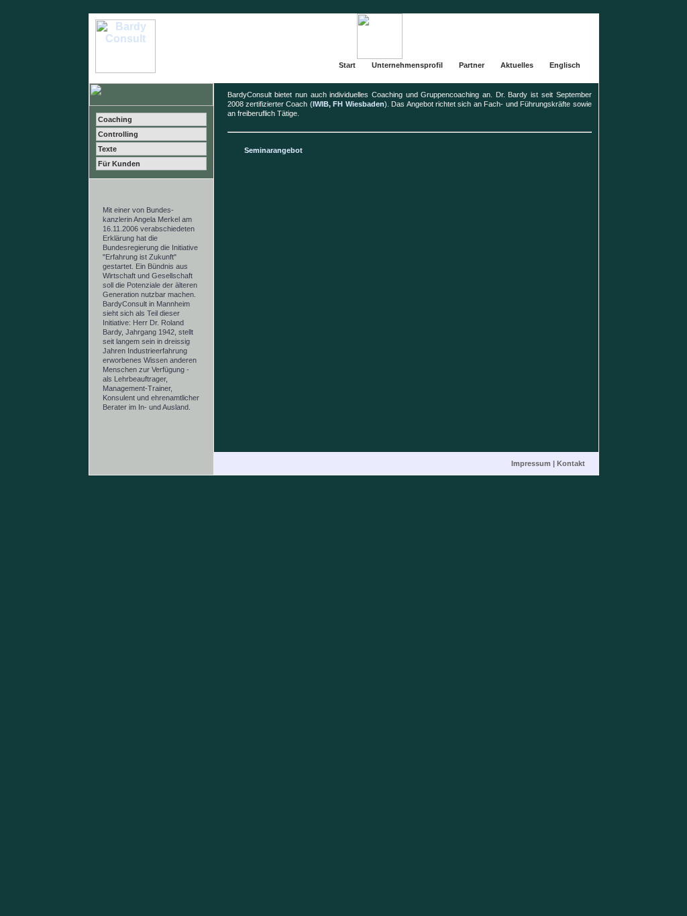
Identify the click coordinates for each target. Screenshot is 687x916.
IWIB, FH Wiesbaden (348, 104)
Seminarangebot (273, 150)
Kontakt (571, 463)
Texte (107, 149)
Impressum (531, 463)
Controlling (118, 134)
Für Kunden (119, 164)
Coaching (115, 119)
